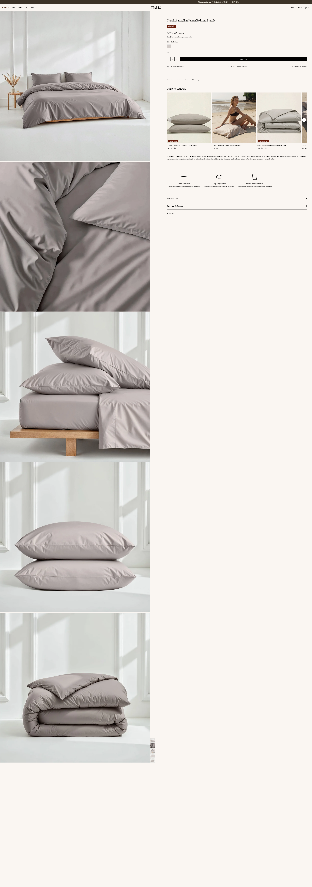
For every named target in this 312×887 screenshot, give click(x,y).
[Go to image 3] (152, 750)
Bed (25, 8)
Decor (32, 8)
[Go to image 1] (152, 740)
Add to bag (243, 59)
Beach (13, 8)
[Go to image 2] (152, 745)
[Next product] (304, 120)
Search (292, 8)
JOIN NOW (202, 2)
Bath (20, 8)
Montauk (5, 8)
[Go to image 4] (152, 755)
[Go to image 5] (152, 760)
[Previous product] (170, 120)
